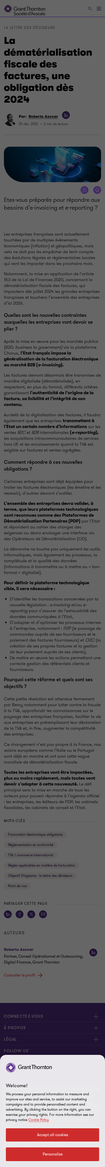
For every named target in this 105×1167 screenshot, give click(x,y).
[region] (52, 1111)
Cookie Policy (38, 1120)
